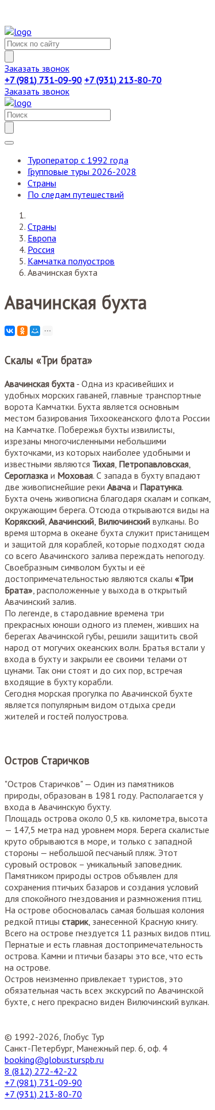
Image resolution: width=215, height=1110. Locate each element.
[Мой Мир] (35, 331)
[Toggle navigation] (9, 142)
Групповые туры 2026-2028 (82, 171)
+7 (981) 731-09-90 (43, 1082)
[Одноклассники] (22, 331)
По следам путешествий (76, 194)
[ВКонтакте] (10, 331)
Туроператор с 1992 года (78, 160)
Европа (42, 238)
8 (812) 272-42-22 (41, 1071)
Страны (42, 183)
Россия (41, 249)
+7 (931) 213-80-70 (43, 1094)
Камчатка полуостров (71, 261)
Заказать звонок (37, 68)
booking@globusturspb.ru (54, 1059)
